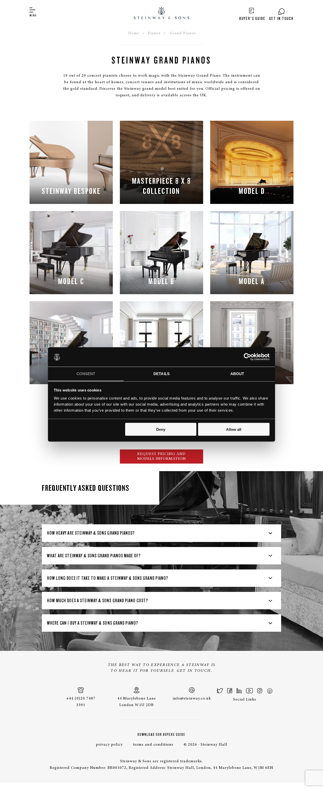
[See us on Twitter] (220, 690)
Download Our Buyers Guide (161, 735)
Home (133, 33)
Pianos (154, 33)
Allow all (233, 429)
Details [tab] (161, 373)
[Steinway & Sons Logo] (161, 14)
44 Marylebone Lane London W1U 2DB (136, 701)
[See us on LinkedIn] (239, 690)
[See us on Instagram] (259, 690)
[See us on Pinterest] (269, 691)
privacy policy (109, 745)
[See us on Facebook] (229, 690)
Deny (160, 429)
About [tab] (237, 373)
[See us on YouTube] (249, 690)
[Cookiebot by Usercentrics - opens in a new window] (247, 357)
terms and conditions (153, 745)
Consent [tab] (85, 373)
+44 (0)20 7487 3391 (80, 701)
